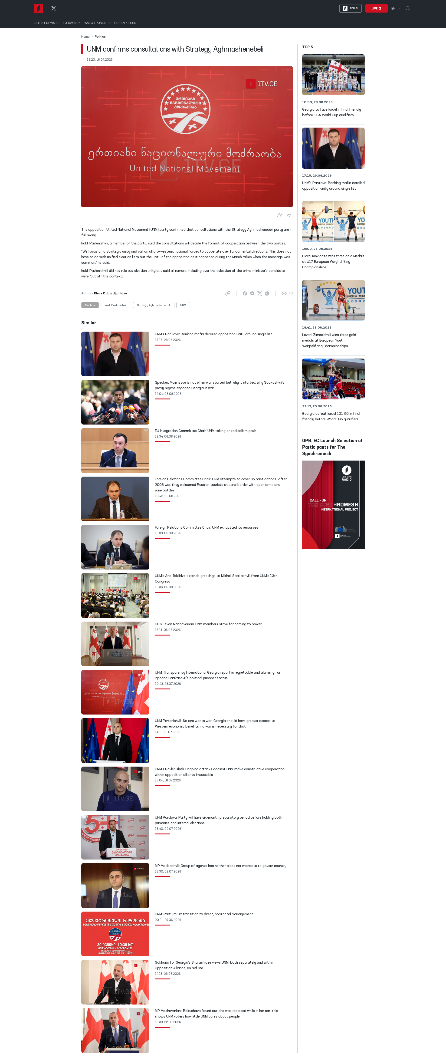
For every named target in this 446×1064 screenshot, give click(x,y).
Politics (90, 305)
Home (85, 36)
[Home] (38, 8)
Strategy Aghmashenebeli (154, 305)
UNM (183, 305)
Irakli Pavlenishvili (116, 305)
